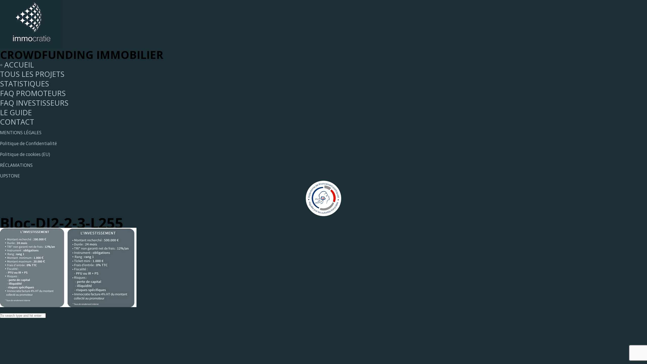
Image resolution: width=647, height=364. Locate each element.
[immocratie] (31, 45)
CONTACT (17, 122)
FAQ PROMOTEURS (33, 93)
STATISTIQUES (24, 83)
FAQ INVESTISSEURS (34, 103)
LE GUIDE (16, 112)
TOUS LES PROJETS (32, 74)
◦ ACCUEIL (17, 65)
